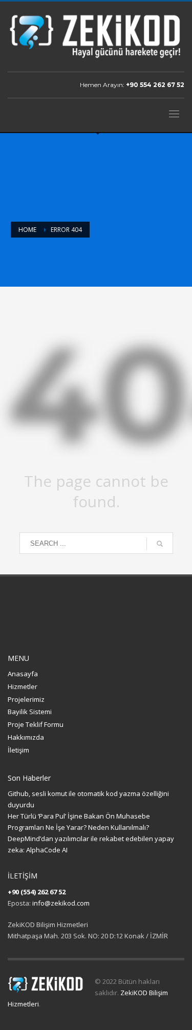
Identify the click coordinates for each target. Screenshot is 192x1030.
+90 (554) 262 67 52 (37, 891)
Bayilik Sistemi (30, 711)
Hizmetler (22, 686)
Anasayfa (23, 673)
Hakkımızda (26, 737)
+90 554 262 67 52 (155, 85)
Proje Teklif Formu (35, 724)
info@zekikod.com (61, 903)
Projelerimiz (26, 699)
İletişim (18, 750)
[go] (159, 543)
